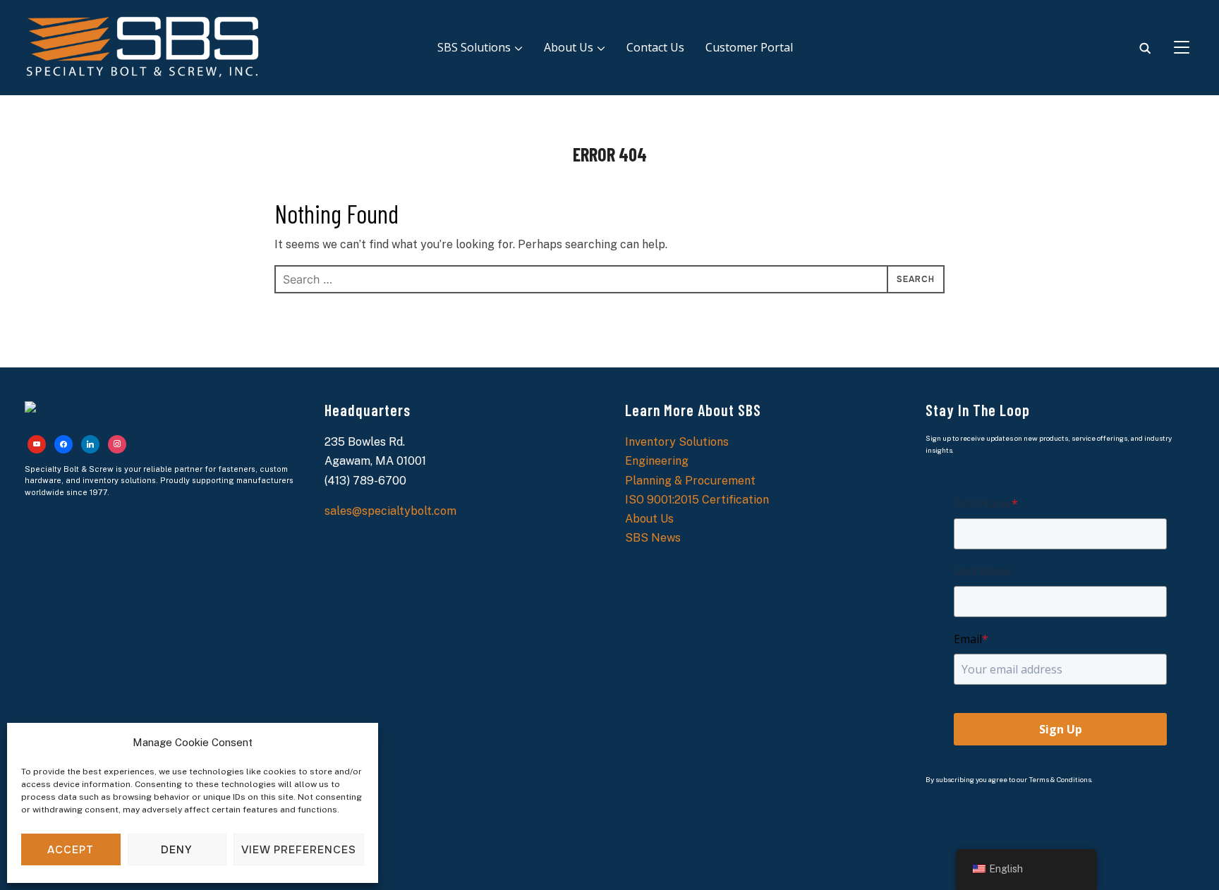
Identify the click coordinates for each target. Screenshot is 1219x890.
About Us (568, 47)
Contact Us (655, 47)
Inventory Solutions (677, 442)
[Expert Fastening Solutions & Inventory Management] (30, 410)
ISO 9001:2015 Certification (697, 499)
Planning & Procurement (690, 480)
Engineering (657, 461)
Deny (177, 850)
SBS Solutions (474, 47)
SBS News (653, 537)
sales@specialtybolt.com (390, 511)
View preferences (298, 850)
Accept (70, 850)
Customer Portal (749, 47)
